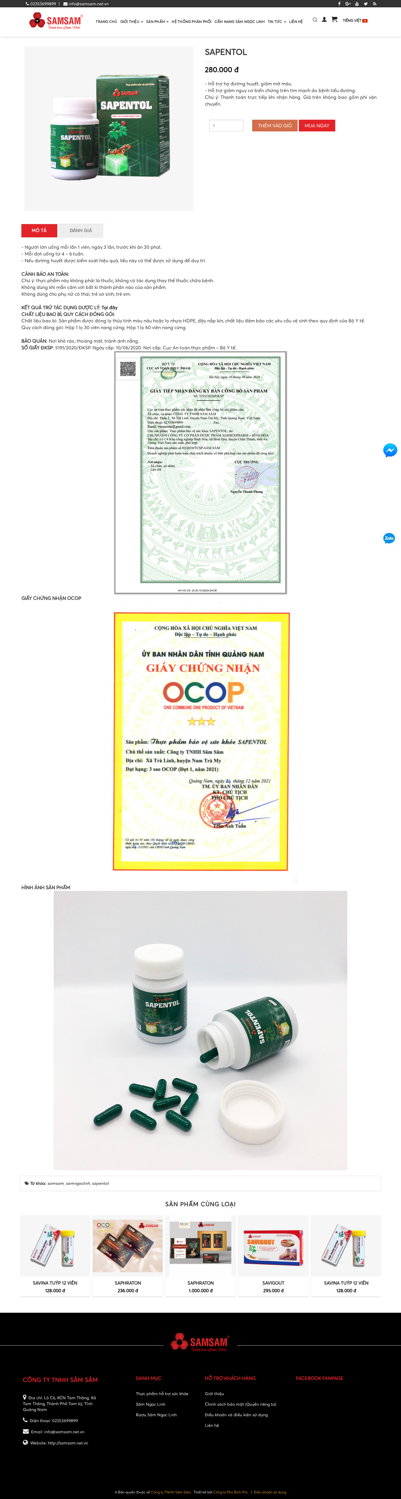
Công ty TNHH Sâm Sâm (171, 1492)
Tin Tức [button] (275, 21)
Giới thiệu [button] (130, 21)
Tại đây (109, 307)
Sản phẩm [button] (156, 21)
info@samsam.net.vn (89, 3)
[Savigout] (273, 1246)
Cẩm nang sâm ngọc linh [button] (240, 21)
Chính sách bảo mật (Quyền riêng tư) (240, 1404)
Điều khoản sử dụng (270, 1492)
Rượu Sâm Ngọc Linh (156, 1414)
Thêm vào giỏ (275, 125)
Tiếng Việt (352, 20)
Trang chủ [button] (106, 21)
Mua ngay (317, 125)
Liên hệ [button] (296, 21)
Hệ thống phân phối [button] (191, 21)
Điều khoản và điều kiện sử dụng (236, 1414)
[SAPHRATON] (128, 1246)
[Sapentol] (110, 216)
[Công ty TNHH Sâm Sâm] (56, 21)
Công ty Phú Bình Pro (230, 1492)
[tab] (39, 230)
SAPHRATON (128, 1282)
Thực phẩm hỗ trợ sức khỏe (162, 1393)
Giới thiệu (214, 1393)
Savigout (273, 1282)
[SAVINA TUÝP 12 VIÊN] (55, 1246)
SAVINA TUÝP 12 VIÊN (55, 1282)
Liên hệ (212, 1425)
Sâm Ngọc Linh (150, 1404)
